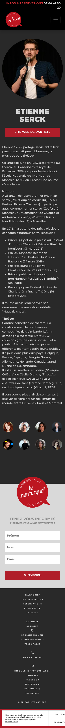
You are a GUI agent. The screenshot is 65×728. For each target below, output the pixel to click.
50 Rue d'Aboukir (32, 639)
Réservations (32, 604)
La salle (32, 613)
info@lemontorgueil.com (32, 671)
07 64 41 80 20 (32, 657)
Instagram (32, 684)
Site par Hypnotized (32, 702)
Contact (32, 675)
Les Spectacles (32, 599)
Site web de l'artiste (32, 132)
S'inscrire (32, 575)
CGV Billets (32, 689)
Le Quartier (32, 608)
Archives (32, 622)
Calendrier (33, 595)
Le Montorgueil (32, 635)
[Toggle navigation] (56, 19)
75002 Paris (32, 644)
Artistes (32, 626)
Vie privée (32, 693)
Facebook (32, 680)
